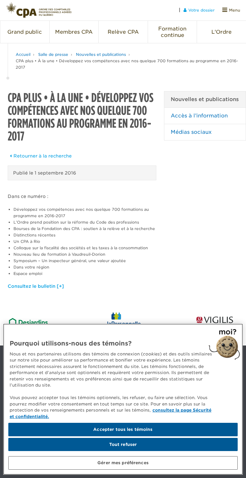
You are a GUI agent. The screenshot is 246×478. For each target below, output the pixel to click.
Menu (234, 10)
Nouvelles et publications (101, 54)
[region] (123, 399)
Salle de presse (53, 54)
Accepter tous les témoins (122, 429)
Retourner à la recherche (42, 155)
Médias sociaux (191, 132)
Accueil (23, 54)
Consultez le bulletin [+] (36, 286)
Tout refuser (123, 444)
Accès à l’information (199, 116)
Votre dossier (201, 10)
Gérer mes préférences (123, 462)
